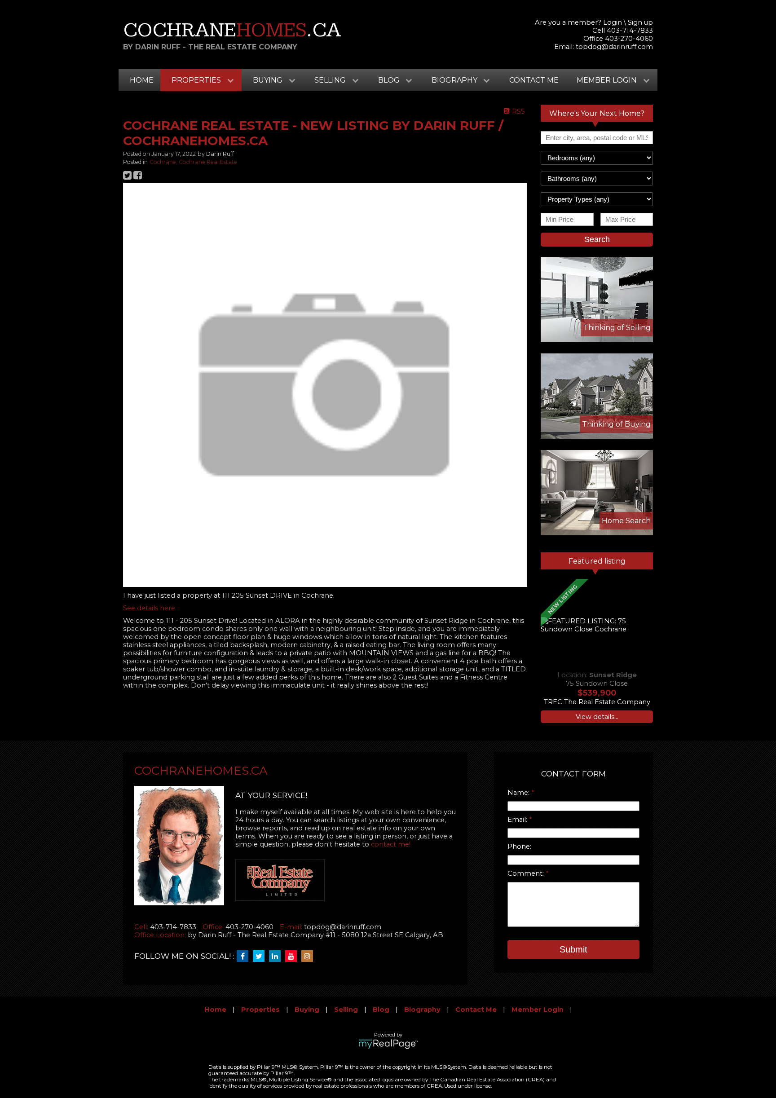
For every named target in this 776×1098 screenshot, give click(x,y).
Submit (573, 949)
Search (597, 239)
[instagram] (309, 956)
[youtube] (293, 956)
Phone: (519, 846)
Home (142, 80)
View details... (597, 717)
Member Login (537, 1009)
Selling (346, 1009)
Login (612, 22)
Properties (260, 1009)
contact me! (390, 844)
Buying (307, 1009)
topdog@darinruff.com (614, 47)
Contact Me (534, 80)
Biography (422, 1009)
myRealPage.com (388, 1044)
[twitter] (261, 956)
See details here (149, 608)
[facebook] (245, 956)
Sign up (640, 22)
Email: (518, 820)
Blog (381, 1009)
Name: (519, 793)
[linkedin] (277, 956)
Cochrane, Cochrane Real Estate (193, 162)
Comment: (526, 873)
